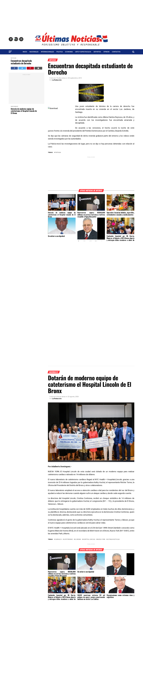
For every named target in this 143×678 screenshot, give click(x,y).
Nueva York (101, 539)
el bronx (78, 539)
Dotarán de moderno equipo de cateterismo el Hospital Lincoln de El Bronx (24, 111)
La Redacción (57, 80)
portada (58, 152)
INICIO (25, 52)
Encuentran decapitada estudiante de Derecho (21, 62)
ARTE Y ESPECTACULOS (83, 52)
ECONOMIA (69, 52)
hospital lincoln (89, 539)
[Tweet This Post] (22, 68)
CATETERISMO (68, 539)
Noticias (13, 58)
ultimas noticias (113, 539)
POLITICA (59, 52)
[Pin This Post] (30, 68)
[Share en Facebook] (14, 68)
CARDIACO (58, 539)
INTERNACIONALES (47, 52)
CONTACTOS (116, 52)
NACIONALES (34, 52)
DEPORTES (97, 52)
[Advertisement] (71, 14)
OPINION (106, 52)
